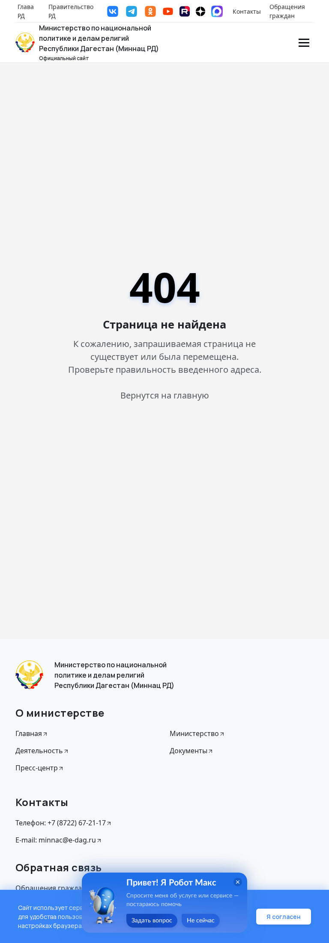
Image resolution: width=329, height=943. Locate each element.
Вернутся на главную (164, 395)
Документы (188, 750)
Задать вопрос (152, 921)
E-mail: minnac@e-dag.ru (55, 840)
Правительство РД (70, 11)
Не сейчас (201, 921)
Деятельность (39, 750)
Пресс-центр (36, 768)
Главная (28, 733)
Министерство (194, 733)
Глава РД (26, 11)
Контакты (247, 11)
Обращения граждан (287, 11)
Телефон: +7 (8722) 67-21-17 (60, 822)
